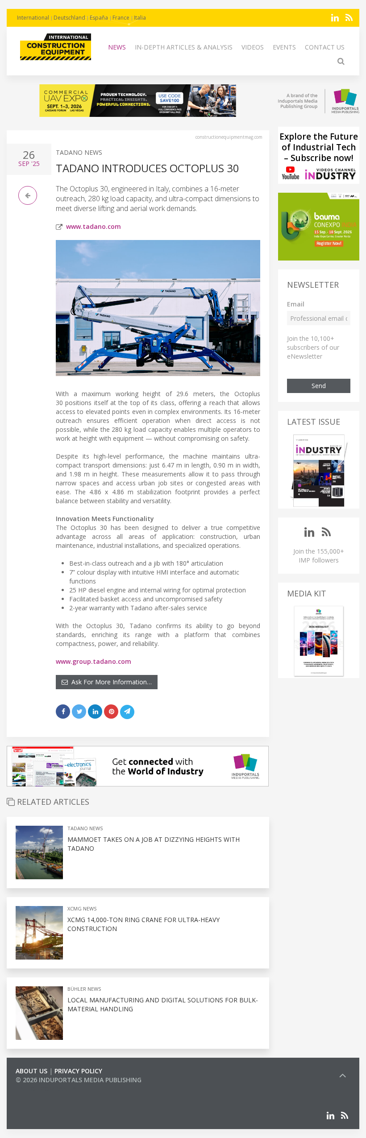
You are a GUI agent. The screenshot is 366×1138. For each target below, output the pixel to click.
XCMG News (81, 908)
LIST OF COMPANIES (46, 1088)
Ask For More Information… (110, 682)
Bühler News (84, 988)
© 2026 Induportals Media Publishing (78, 1080)
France (120, 17)
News (117, 47)
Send (319, 385)
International (33, 17)
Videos (252, 47)
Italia (140, 17)
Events (284, 47)
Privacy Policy (78, 1071)
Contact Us (325, 47)
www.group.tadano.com (93, 661)
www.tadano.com (93, 226)
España (99, 17)
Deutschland (69, 17)
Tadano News (79, 152)
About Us (31, 1071)
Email (295, 304)
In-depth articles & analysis (184, 47)
